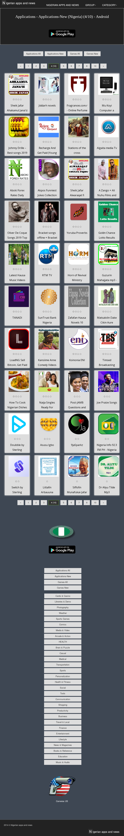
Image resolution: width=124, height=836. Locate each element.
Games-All (75, 53)
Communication (63, 699)
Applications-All (33, 53)
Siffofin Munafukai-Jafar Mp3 (77, 492)
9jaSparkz (77, 445)
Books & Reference (63, 750)
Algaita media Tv (107, 148)
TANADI (17, 317)
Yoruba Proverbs (77, 233)
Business (62, 716)
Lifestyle (63, 739)
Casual (63, 653)
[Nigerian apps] (62, 33)
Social (63, 687)
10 (95, 65)
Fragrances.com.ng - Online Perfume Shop (78, 110)
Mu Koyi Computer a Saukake (107, 110)
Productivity (62, 710)
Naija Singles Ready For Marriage (47, 407)
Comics (62, 624)
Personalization (63, 676)
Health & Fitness (63, 681)
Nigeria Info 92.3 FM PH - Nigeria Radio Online (107, 449)
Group (89, 5)
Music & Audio (63, 762)
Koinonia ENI (77, 360)
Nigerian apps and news (19, 3)
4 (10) (53, 65)
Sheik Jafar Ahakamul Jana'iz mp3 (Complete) (17, 110)
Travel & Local (62, 722)
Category (109, 5)
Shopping (62, 704)
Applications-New (55, 53)
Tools (62, 693)
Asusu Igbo (47, 445)
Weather (63, 612)
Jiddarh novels (47, 105)
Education (62, 756)
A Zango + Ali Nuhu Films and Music (106, 195)
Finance (63, 727)
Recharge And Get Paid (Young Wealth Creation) (47, 152)
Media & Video (63, 630)
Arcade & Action (62, 636)
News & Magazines (63, 744)
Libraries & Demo (63, 601)
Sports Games (63, 618)
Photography (63, 607)
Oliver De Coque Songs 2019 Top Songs (17, 237)
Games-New (92, 53)
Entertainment (62, 733)
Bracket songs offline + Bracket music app (47, 237)
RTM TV (47, 275)
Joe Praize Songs (107, 402)
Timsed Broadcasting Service (107, 364)
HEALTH (63, 641)
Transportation (62, 664)
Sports (63, 670)
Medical (62, 658)
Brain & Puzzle (63, 647)
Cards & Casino (63, 595)
